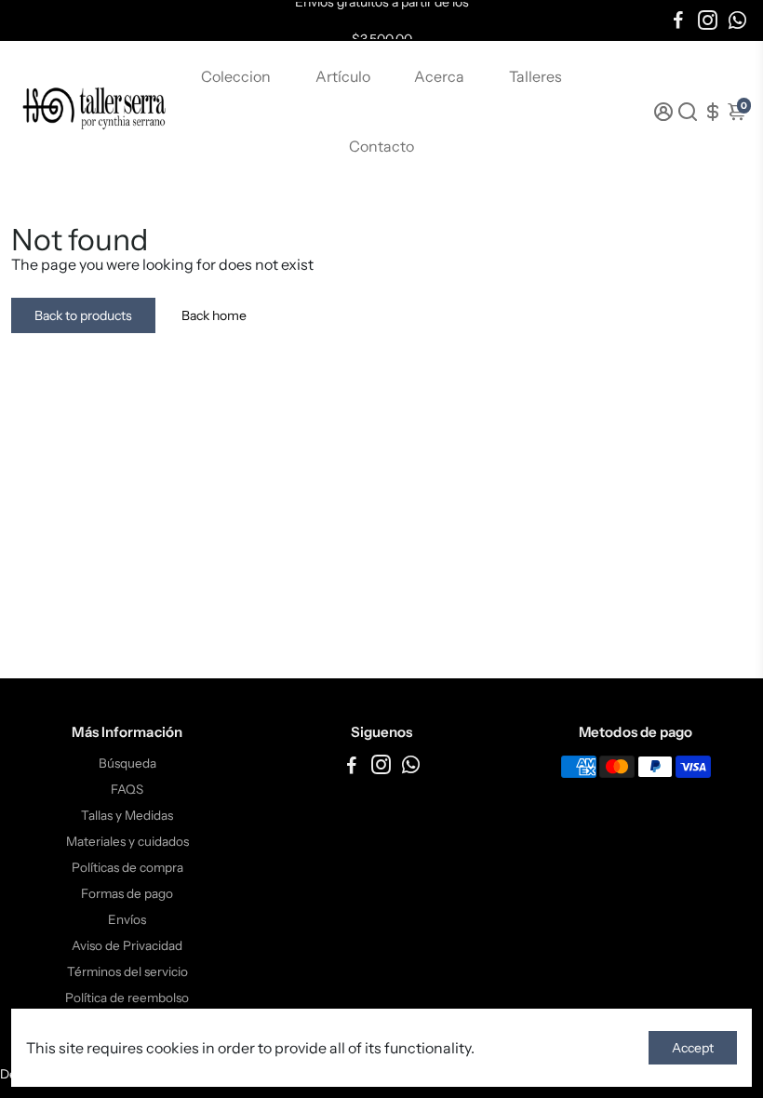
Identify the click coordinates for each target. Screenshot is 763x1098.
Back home (214, 315)
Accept (693, 1047)
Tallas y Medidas (127, 815)
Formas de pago (127, 893)
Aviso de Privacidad (127, 945)
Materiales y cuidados (127, 841)
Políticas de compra (127, 867)
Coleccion (236, 76)
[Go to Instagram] (707, 20)
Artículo (342, 76)
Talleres (535, 76)
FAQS (127, 789)
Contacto (381, 146)
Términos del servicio (127, 971)
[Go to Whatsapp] (737, 20)
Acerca (439, 76)
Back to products (83, 315)
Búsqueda (127, 763)
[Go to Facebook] (678, 20)
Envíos (127, 919)
